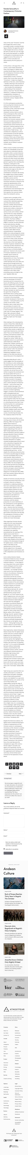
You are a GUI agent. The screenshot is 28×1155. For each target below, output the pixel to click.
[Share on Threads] (21, 764)
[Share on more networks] (6, 36)
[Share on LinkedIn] (10, 764)
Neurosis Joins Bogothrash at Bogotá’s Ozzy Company (13, 928)
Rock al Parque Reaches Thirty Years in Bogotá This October (13, 896)
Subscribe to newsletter (12, 849)
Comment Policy (11, 790)
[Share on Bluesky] (14, 764)
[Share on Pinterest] (14, 767)
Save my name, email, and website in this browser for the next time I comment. (14, 843)
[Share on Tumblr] (10, 767)
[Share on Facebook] (6, 764)
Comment (6, 813)
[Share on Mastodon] (17, 764)
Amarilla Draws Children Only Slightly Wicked (14, 961)
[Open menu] (4, 3)
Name (6, 830)
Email (5, 836)
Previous (8, 773)
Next (20, 773)
